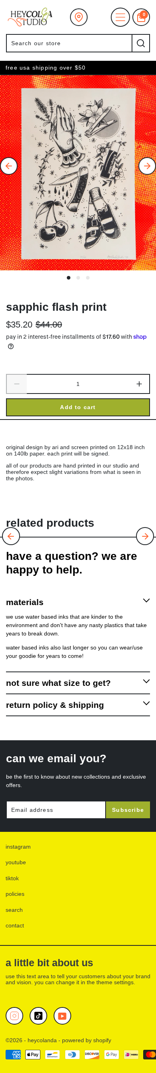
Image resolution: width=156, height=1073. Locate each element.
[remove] (16, 384)
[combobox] (69, 43)
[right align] (147, 166)
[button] (11, 536)
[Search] (141, 43)
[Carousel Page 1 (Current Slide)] (68, 278)
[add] (139, 384)
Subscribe (128, 810)
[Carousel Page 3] (88, 278)
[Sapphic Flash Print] (78, 172)
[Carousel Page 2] (78, 278)
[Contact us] (79, 17)
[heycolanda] (30, 17)
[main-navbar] (120, 17)
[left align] (9, 166)
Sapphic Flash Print (56, 307)
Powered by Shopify (86, 1040)
